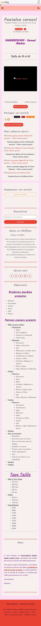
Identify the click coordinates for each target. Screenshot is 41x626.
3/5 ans (14, 492)
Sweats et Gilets (21, 358)
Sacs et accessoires (14, 434)
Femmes (11, 400)
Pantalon (8, 23)
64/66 (14, 528)
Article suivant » (31, 102)
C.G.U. (33, 612)
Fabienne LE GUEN (24, 255)
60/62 (14, 526)
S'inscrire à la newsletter (13, 124)
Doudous (11, 462)
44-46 (34, 23)
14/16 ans (15, 503)
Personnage (12, 303)
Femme (14, 23)
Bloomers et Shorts (22, 353)
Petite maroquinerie (19, 452)
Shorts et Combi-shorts (24, 389)
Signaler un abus (24, 612)
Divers (10, 308)
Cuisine (10, 306)
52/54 (14, 521)
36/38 (14, 510)
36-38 (24, 23)
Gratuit (23, 25)
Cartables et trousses (19, 446)
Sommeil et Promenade (24, 335)
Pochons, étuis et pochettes (21, 449)
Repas (18, 330)
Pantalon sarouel (20, 19)
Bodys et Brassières (23, 345)
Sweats (18, 421)
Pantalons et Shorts (22, 418)
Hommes (11, 431)
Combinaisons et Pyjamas (25, 356)
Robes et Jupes (21, 366)
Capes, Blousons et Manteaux (26, 369)
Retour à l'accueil (20, 107)
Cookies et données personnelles (13, 614)
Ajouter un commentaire (20, 194)
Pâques (10, 314)
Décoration (15, 436)
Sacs (13, 454)
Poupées (11, 465)
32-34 (20, 23)
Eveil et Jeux (20, 338)
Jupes (18, 379)
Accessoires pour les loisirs (21, 439)
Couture (17, 25)
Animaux (11, 301)
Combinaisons (20, 408)
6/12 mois (15, 487)
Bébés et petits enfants (16, 325)
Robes (18, 382)
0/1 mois (15, 482)
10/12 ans (15, 500)
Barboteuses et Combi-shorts (26, 351)
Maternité (19, 413)
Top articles (7, 612)
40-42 (29, 23)
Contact (15, 612)
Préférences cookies (30, 614)
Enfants (10, 371)
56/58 (14, 523)
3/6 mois (15, 484)
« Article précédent (11, 102)
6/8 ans (14, 497)
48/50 (14, 518)
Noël (9, 311)
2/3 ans (14, 490)
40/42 (14, 513)
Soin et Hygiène (21, 332)
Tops (17, 348)
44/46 (14, 515)
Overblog (32, 604)
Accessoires (20, 343)
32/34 (14, 508)
